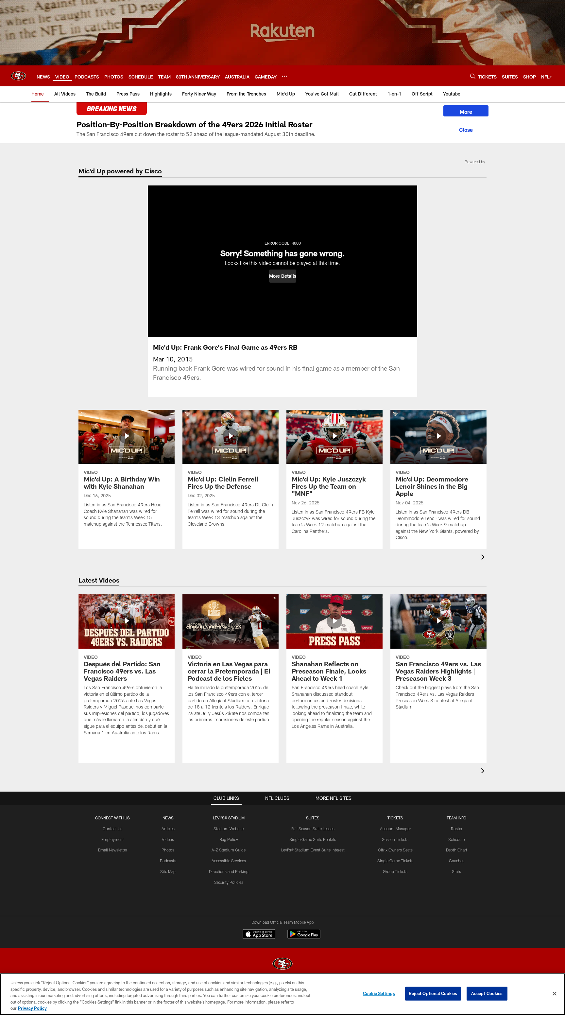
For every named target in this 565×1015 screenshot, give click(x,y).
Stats (456, 871)
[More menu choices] (284, 76)
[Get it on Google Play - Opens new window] (304, 937)
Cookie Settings (379, 993)
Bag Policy (228, 839)
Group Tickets (395, 871)
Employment (112, 839)
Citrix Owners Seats (395, 850)
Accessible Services (229, 860)
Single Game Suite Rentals (312, 839)
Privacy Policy (32, 1008)
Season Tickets (395, 839)
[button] (282, 276)
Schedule (456, 839)
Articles (168, 828)
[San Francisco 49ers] (282, 964)
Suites (312, 817)
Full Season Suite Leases (312, 828)
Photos (168, 850)
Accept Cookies (487, 993)
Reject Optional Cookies (433, 993)
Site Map (168, 871)
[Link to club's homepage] (18, 76)
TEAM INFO (456, 817)
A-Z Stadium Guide (229, 850)
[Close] (465, 128)
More (466, 112)
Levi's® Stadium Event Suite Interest (313, 850)
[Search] (472, 76)
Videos (168, 839)
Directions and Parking (228, 871)
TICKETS (395, 817)
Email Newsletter (112, 850)
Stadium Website (229, 828)
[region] (282, 994)
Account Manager (395, 828)
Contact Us (112, 828)
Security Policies (228, 882)
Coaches (456, 860)
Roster (456, 828)
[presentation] (484, 557)
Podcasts (168, 860)
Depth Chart (456, 850)
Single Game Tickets (395, 860)
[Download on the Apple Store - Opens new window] (259, 934)
